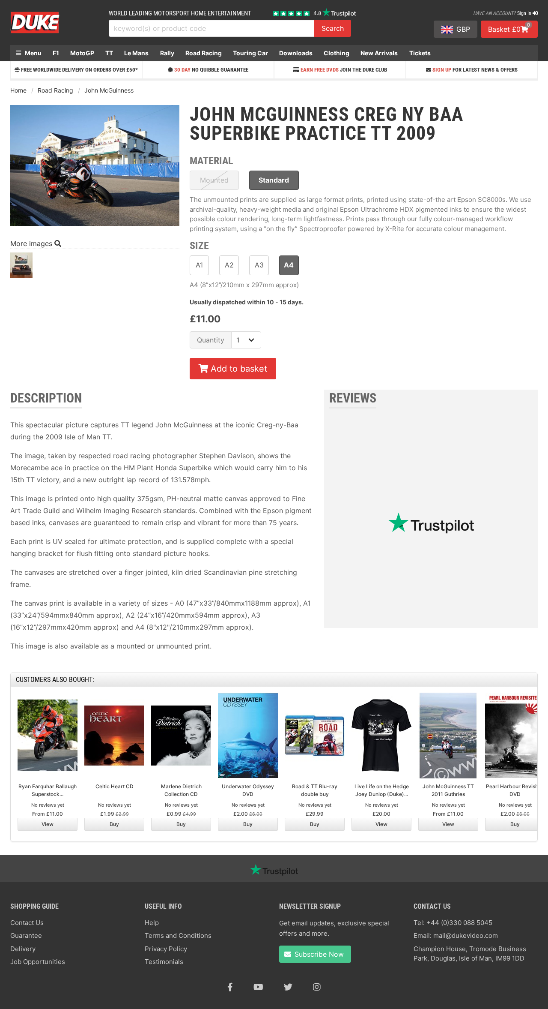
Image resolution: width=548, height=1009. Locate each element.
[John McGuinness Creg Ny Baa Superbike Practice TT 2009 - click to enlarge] (94, 226)
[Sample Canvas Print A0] (21, 267)
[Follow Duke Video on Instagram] (317, 987)
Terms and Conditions (178, 935)
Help (152, 923)
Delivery (23, 949)
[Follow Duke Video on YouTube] (258, 987)
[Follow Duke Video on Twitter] (288, 987)
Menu (33, 53)
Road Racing (203, 53)
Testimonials (164, 962)
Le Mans (136, 53)
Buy (114, 824)
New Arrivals (379, 53)
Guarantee (26, 935)
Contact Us (27, 923)
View (48, 824)
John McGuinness (109, 90)
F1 (56, 53)
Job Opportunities (37, 962)
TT (109, 53)
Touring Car (250, 53)
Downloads (296, 53)
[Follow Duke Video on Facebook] (230, 987)
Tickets (420, 53)
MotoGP (82, 53)
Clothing (336, 53)
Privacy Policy (166, 949)
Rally (167, 53)
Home (18, 90)
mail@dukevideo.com (465, 935)
